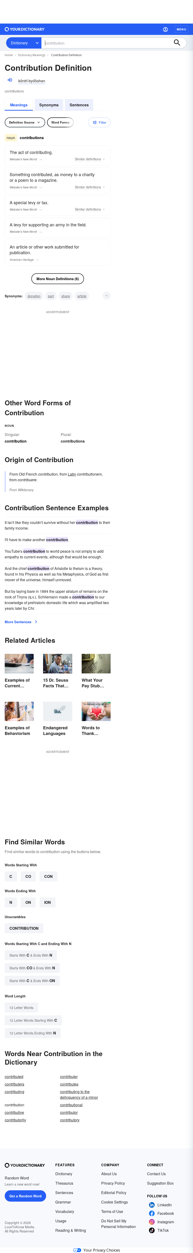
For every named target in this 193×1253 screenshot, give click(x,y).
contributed (14, 1076)
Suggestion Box (160, 1183)
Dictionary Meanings (31, 55)
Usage (60, 1221)
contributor (69, 1112)
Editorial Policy (113, 1192)
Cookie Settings (114, 1202)
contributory (70, 1120)
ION (47, 902)
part (51, 296)
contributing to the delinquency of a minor (79, 1094)
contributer (69, 1076)
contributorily (15, 1120)
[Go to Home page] (25, 29)
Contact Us (156, 1173)
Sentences (79, 105)
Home (9, 55)
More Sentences (18, 621)
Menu (181, 29)
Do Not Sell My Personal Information (118, 1223)
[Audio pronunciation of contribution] (10, 80)
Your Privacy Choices (102, 1250)
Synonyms (49, 105)
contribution (24, 928)
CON (48, 876)
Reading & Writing (70, 1230)
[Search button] (179, 43)
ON (28, 902)
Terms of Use (112, 1211)
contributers (14, 1084)
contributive (14, 1112)
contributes (69, 1084)
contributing (14, 1091)
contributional (71, 1105)
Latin (72, 474)
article (81, 296)
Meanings (19, 105)
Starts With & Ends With (30, 955)
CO (28, 876)
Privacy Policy (113, 1183)
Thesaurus (64, 1183)
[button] (165, 29)
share (65, 296)
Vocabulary (64, 1211)
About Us (109, 1173)
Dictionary (19, 43)
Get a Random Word (25, 1196)
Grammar (63, 1202)
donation (34, 296)
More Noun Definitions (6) (57, 278)
